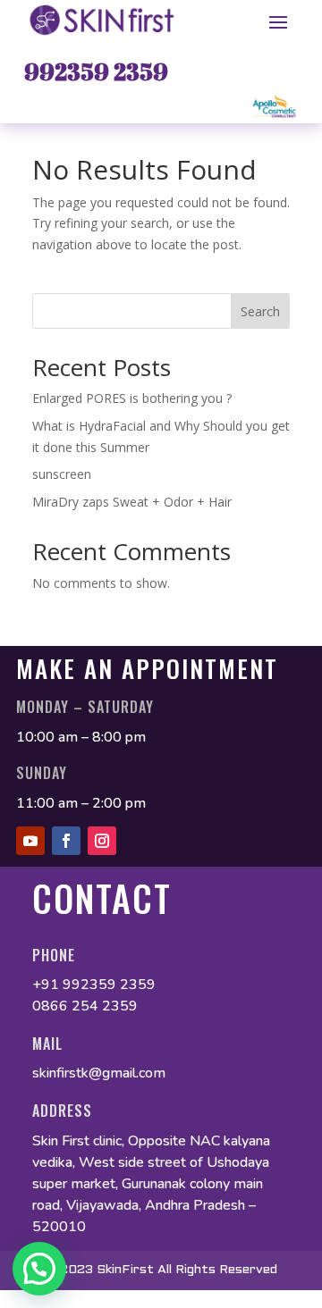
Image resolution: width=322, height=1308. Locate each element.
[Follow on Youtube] (30, 840)
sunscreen (63, 473)
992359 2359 (96, 71)
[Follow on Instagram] (102, 840)
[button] (39, 1268)
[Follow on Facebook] (66, 840)
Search (260, 311)
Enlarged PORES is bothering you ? (132, 398)
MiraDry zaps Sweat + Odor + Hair (132, 501)
